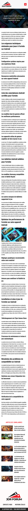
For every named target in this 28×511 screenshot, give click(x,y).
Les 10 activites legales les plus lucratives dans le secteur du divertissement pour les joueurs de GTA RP (20, 449)
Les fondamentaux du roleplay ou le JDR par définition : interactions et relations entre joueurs (20, 459)
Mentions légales (20, 504)
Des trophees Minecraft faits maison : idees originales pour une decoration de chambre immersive (19, 438)
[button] (25, 4)
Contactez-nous (7, 504)
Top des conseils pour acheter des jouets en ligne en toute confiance (19, 428)
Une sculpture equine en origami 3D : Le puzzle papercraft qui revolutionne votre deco (19, 480)
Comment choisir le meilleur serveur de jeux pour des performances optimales (19, 469)
